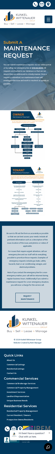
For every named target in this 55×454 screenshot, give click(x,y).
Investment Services (16, 392)
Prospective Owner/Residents (20, 419)
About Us (11, 360)
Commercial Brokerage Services (21, 383)
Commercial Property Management (22, 387)
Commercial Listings (16, 364)
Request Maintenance (27, 297)
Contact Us (11, 373)
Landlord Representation (18, 396)
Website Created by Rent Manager (28, 342)
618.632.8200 (37, 68)
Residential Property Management (22, 411)
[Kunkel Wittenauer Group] (20, 18)
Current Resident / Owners (19, 415)
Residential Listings (15, 368)
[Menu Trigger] (48, 19)
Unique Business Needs (17, 400)
